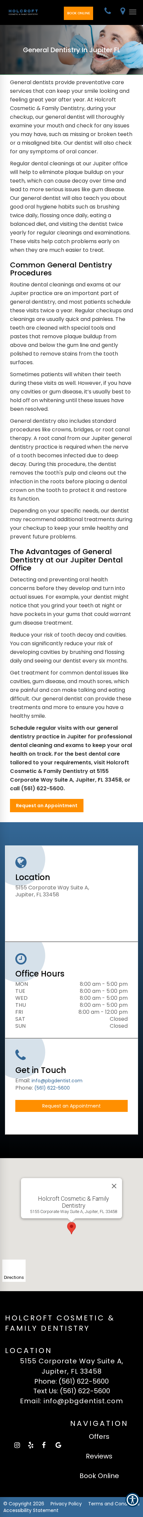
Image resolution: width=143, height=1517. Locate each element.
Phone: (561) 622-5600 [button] (71, 1381)
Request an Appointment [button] (46, 805)
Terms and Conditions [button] (114, 1503)
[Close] (114, 1186)
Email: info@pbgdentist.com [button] (71, 1401)
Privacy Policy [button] (66, 1503)
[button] (108, 12)
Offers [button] (99, 1436)
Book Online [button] (78, 13)
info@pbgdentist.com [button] (57, 1080)
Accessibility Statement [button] (31, 1510)
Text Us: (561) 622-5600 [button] (71, 1391)
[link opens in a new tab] (17, 1445)
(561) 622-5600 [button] (52, 1088)
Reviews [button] (99, 1456)
